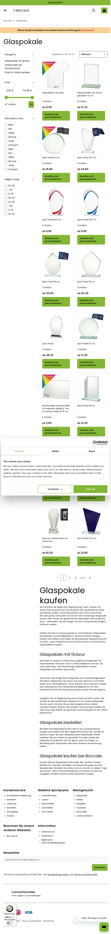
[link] (57, 578)
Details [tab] (55, 451)
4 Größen (82, 349)
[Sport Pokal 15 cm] (91, 264)
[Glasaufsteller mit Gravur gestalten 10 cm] (91, 76)
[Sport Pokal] (56, 327)
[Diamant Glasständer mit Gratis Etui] (56, 521)
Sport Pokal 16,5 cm (51, 219)
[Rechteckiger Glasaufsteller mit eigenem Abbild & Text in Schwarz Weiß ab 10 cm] (56, 388)
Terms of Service (82, 874)
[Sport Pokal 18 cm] (56, 264)
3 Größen (47, 101)
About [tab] (92, 451)
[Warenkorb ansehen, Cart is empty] (104, 10)
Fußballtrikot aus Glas (53, 92)
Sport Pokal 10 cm (51, 157)
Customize (53, 489)
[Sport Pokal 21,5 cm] (91, 141)
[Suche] (93, 10)
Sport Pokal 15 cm (86, 281)
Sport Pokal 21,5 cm (86, 157)
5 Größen (82, 101)
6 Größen (47, 163)
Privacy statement (31, 921)
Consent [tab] (19, 451)
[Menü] (14, 905)
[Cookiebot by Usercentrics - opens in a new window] (95, 443)
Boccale (7, 20)
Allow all (90, 489)
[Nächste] (90, 578)
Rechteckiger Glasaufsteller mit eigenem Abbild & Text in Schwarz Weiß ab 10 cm (56, 408)
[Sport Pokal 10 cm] (56, 141)
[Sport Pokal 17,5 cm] (91, 521)
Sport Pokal (47, 343)
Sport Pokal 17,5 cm (86, 538)
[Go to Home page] (21, 10)
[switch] (10, 923)
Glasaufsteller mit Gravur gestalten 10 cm (89, 94)
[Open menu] (5, 10)
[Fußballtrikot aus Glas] (56, 76)
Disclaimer (48, 921)
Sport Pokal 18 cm (51, 281)
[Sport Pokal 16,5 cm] (56, 202)
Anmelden (99, 867)
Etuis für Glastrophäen (17, 72)
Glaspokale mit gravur (17, 60)
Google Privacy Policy (58, 874)
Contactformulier (23, 892)
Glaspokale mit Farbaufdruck (13, 66)
